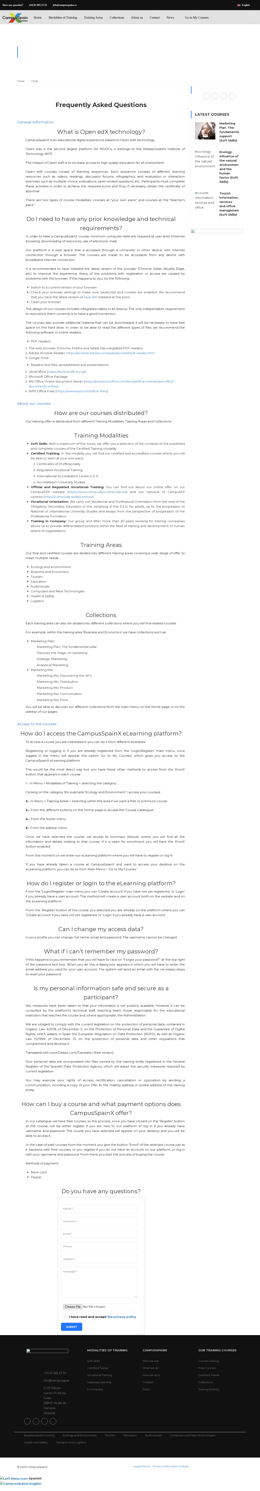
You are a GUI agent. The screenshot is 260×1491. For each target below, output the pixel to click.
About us (137, 17)
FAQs (146, 1389)
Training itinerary (209, 1389)
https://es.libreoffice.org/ (66, 372)
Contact (155, 17)
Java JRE (90, 297)
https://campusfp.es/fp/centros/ (68, 497)
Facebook (206, 96)
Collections (117, 17)
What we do (151, 1368)
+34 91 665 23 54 (54, 1373)
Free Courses (207, 1368)
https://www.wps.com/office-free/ (81, 391)
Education (130, 1435)
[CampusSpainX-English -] (15, 21)
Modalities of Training (63, 17)
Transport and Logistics (71, 1442)
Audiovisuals (153, 1435)
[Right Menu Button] (258, 1488)
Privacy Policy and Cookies (170, 1466)
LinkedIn (215, 96)
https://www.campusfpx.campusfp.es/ (97, 492)
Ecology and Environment (80, 1435)
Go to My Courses (197, 17)
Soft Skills (93, 1360)
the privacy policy (121, 1317)
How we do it (151, 1375)
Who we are (151, 1360)
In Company (95, 1389)
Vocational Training (99, 1375)
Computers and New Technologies (192, 1435)
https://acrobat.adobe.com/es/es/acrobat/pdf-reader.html (110, 353)
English (246, 5)
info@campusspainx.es (65, 5)
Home (38, 17)
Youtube (232, 96)
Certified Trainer (97, 1368)
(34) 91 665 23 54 (38, 5)
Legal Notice (141, 1466)
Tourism (110, 1435)
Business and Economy (39, 1435)
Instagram (223, 96)
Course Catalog (208, 1360)
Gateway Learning (99, 1382)
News (170, 17)
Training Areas (93, 17)
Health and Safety (36, 1442)
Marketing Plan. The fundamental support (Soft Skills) (229, 132)
